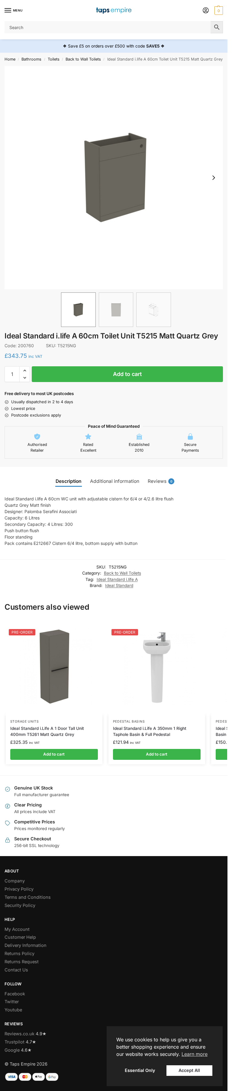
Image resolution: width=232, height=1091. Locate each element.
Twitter (12, 1001)
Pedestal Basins (129, 721)
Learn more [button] (195, 1054)
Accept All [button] (189, 1070)
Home (10, 59)
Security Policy (20, 905)
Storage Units (24, 721)
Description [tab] (69, 481)
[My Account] (205, 11)
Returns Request (22, 961)
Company (15, 881)
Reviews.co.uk (19, 1034)
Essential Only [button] (140, 1070)
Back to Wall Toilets (83, 59)
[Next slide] (213, 177)
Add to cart (127, 374)
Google (12, 1050)
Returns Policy (19, 953)
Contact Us (16, 970)
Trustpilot (14, 1042)
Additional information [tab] (114, 481)
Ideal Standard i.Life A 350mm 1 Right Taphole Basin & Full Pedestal (149, 731)
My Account (17, 929)
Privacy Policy (19, 889)
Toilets (54, 59)
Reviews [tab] (160, 481)
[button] (218, 10)
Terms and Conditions (28, 897)
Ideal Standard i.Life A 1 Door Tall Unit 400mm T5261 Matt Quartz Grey (47, 731)
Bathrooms (31, 59)
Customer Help (20, 937)
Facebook (15, 994)
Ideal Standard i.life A (117, 579)
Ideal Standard (119, 585)
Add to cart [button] (54, 754)
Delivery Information (26, 945)
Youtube (13, 1010)
